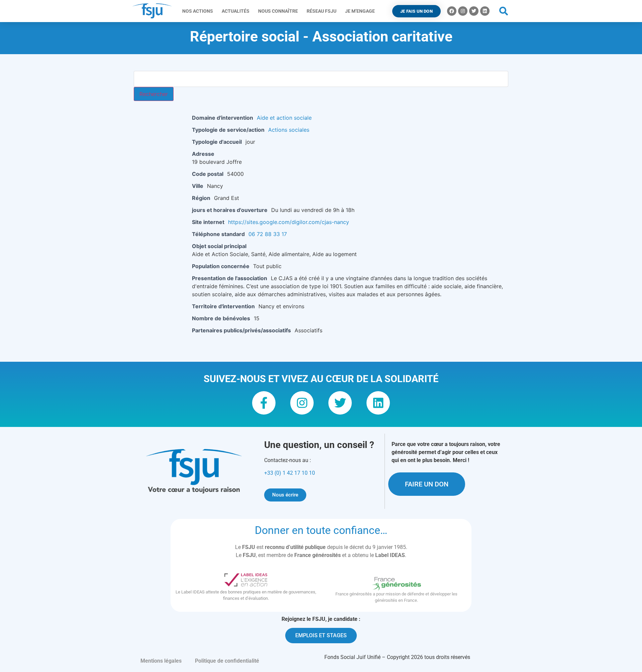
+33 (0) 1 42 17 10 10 (289, 473)
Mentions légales (161, 661)
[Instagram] (462, 11)
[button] (503, 11)
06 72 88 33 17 (267, 234)
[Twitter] (473, 11)
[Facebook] (451, 11)
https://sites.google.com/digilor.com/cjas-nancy (288, 222)
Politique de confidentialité (227, 661)
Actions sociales (288, 129)
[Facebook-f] (264, 403)
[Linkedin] (485, 11)
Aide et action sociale (284, 117)
